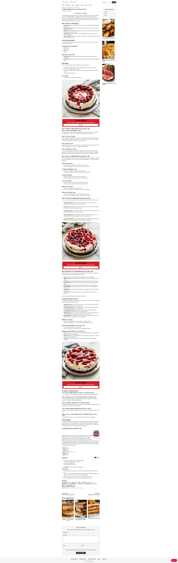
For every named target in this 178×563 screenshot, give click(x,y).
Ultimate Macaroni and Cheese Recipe (108, 60)
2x (97, 457)
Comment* (65, 535)
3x (99, 457)
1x (95, 457)
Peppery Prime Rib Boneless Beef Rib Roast (109, 84)
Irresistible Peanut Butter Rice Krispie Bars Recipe (81, 519)
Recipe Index (66, 7)
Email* (82, 545)
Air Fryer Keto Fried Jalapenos (108, 38)
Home (63, 7)
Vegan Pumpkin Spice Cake (94, 518)
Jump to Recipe (78, 13)
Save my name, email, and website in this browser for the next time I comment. (81, 549)
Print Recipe (84, 13)
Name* (64, 545)
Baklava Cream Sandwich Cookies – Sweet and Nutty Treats (67, 519)
